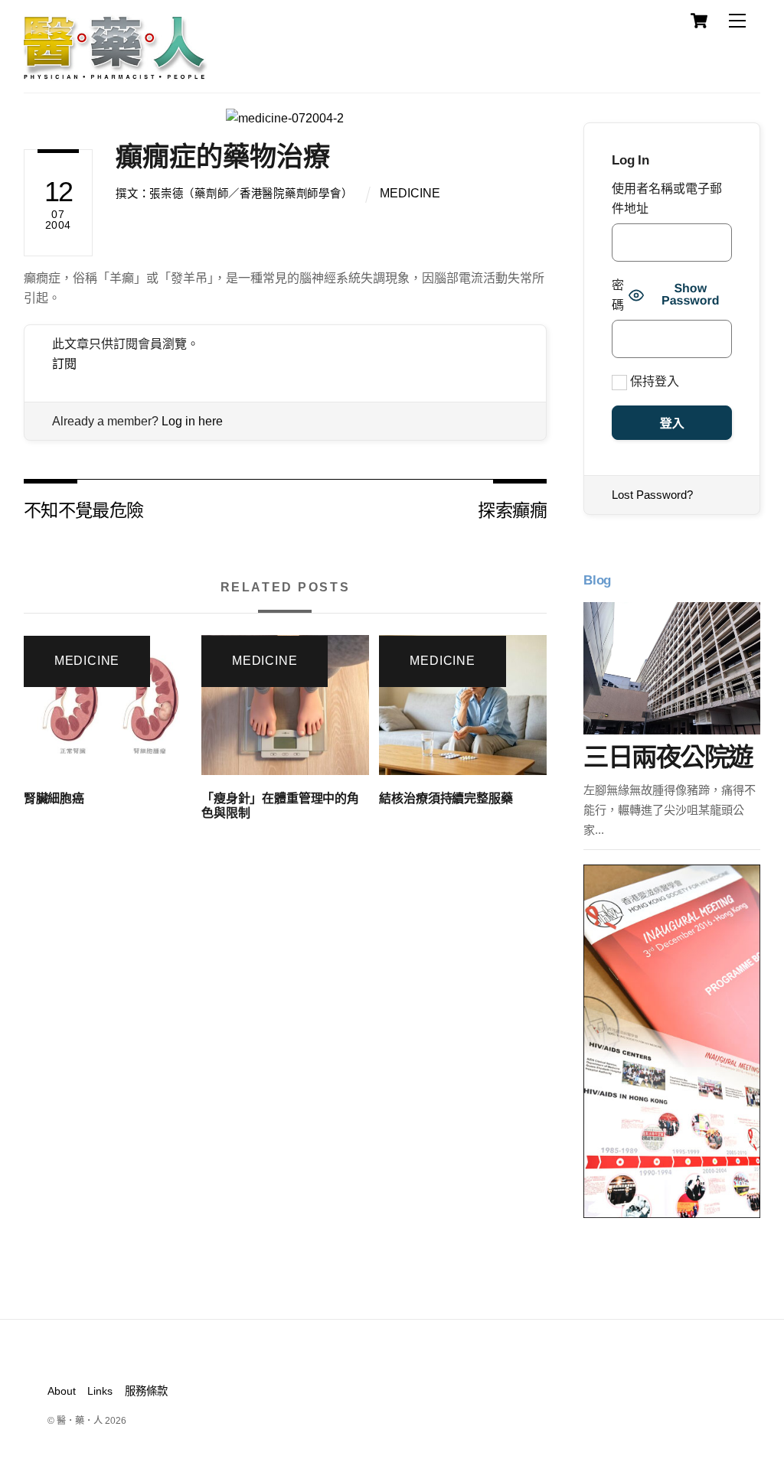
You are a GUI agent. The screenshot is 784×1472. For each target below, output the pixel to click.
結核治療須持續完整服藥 (445, 798)
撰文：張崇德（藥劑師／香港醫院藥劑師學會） (234, 193)
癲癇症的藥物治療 (223, 156)
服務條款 (146, 1391)
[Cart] (699, 20)
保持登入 (653, 381)
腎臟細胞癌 (54, 798)
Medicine (410, 193)
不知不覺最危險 (84, 509)
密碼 (618, 294)
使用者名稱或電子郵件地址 (667, 198)
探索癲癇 (512, 509)
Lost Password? (652, 494)
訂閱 (64, 363)
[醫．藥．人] (115, 72)
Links (100, 1391)
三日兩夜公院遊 (667, 757)
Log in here (192, 421)
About (61, 1391)
